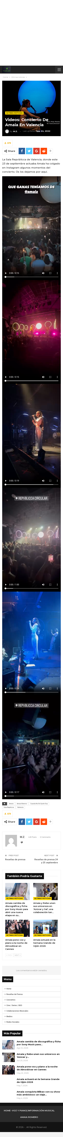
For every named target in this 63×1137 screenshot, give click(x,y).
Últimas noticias (14, 113)
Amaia (11, 803)
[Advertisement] (31, 32)
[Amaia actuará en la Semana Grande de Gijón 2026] (45, 928)
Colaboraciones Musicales (17, 1011)
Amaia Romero (22, 803)
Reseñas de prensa (15, 859)
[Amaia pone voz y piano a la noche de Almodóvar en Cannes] (17, 928)
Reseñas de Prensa (14, 994)
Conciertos (10, 1000)
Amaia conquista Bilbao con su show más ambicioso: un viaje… (38, 1093)
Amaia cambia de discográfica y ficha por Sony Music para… (39, 1043)
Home (8, 989)
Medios (9, 1016)
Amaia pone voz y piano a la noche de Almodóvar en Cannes (37, 1068)
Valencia (20, 807)
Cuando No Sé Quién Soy (39, 803)
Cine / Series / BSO (14, 1005)
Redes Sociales (12, 1022)
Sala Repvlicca (9, 807)
